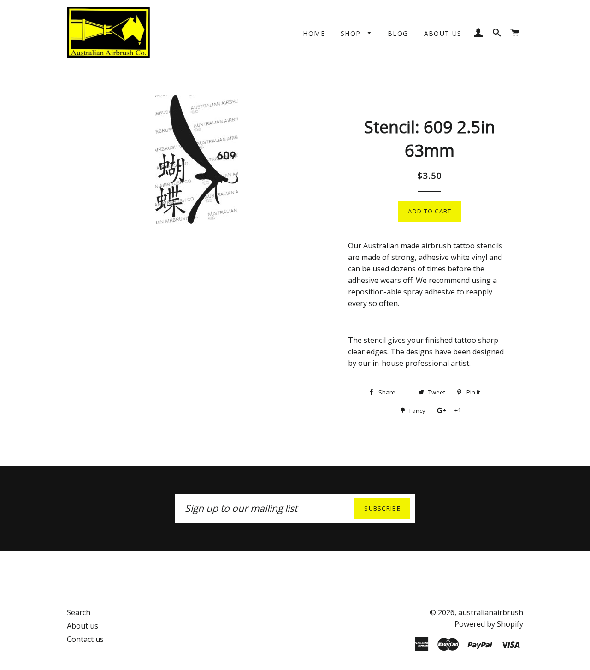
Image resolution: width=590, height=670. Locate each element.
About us (443, 33)
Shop (352, 33)
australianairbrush (490, 612)
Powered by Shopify (488, 624)
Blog (398, 33)
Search (78, 612)
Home (314, 33)
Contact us (85, 639)
